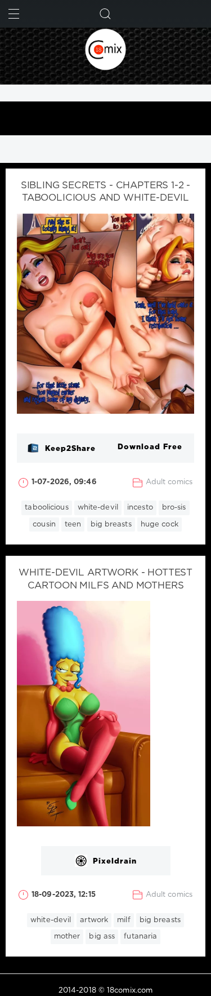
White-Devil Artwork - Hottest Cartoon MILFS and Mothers (105, 579)
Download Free (150, 447)
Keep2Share (70, 449)
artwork (94, 920)
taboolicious (46, 507)
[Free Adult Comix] (105, 49)
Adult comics (169, 482)
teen (73, 524)
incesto (140, 507)
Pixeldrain (115, 861)
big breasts (111, 524)
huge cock (159, 524)
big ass (102, 936)
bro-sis (174, 507)
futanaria (140, 936)
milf (123, 920)
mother (67, 936)
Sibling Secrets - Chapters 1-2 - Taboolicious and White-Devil (106, 192)
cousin (44, 524)
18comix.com (129, 991)
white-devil (98, 507)
